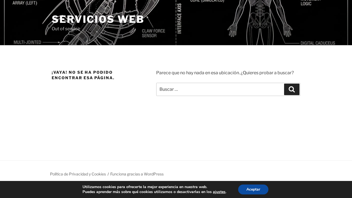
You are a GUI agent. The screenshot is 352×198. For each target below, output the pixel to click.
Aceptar (253, 189)
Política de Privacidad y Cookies (78, 174)
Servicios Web (98, 19)
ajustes (219, 191)
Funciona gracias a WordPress (137, 174)
